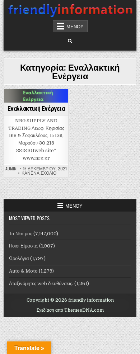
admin (11, 168)
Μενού (75, 26)
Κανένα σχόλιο (39, 173)
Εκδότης (35, 102)
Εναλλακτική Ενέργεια (36, 108)
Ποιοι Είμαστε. (23, 246)
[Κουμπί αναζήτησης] (70, 41)
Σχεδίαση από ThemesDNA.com (70, 310)
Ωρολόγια (19, 258)
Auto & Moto (23, 271)
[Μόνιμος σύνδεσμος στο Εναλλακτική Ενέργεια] (36, 96)
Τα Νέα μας (20, 233)
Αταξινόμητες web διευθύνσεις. (41, 283)
